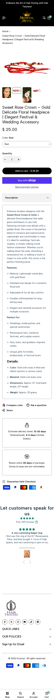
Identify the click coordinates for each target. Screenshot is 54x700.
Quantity (7, 153)
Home (5, 31)
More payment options (27, 187)
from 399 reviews (25, 522)
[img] (27, 518)
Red (7, 144)
